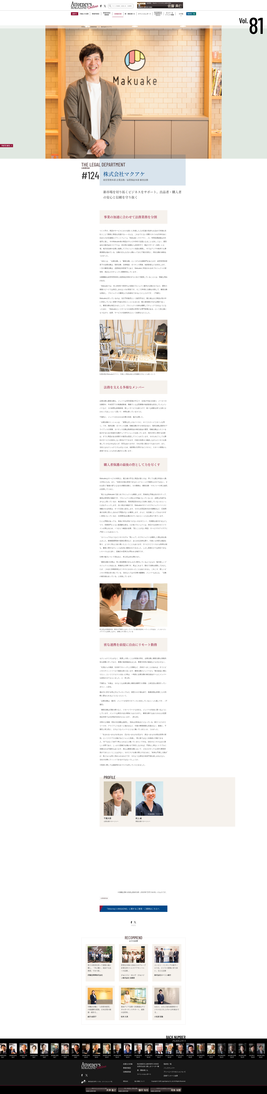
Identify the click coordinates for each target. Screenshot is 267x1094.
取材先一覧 (191, 14)
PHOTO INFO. (6, 145)
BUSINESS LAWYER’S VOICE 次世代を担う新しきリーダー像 (148, 1065)
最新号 (74, 14)
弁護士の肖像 (84, 14)
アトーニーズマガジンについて (175, 1072)
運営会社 (125, 1081)
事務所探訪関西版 (106, 14)
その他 (181, 14)
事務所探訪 (95, 14)
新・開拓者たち (130, 14)
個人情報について (140, 1081)
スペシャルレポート (144, 14)
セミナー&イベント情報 (169, 14)
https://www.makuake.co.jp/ (114, 884)
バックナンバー (169, 1068)
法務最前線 (118, 14)
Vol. (251, 21)
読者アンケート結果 (171, 1076)
